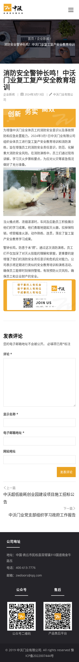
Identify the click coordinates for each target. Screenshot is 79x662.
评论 (7, 354)
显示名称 (10, 414)
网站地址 (9, 451)
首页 (31, 38)
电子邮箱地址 (13, 433)
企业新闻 (43, 38)
